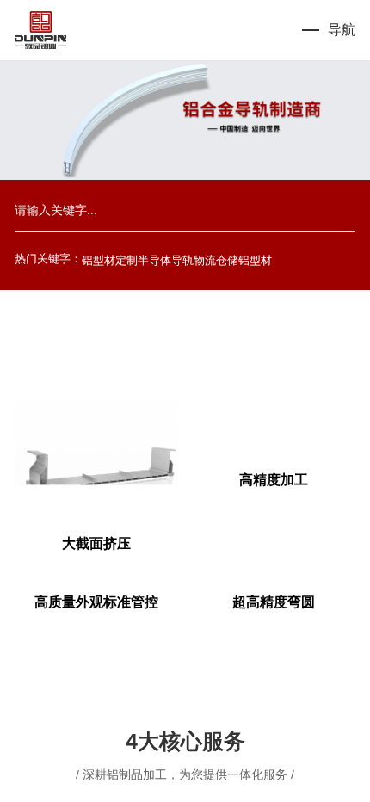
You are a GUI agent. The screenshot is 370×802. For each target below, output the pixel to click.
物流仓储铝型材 (233, 260)
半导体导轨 (166, 260)
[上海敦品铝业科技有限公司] (40, 30)
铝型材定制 (110, 260)
